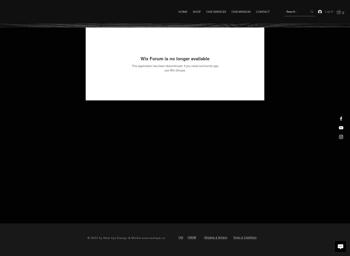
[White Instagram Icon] (341, 137)
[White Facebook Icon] (341, 118)
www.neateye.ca (153, 238)
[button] (342, 11)
